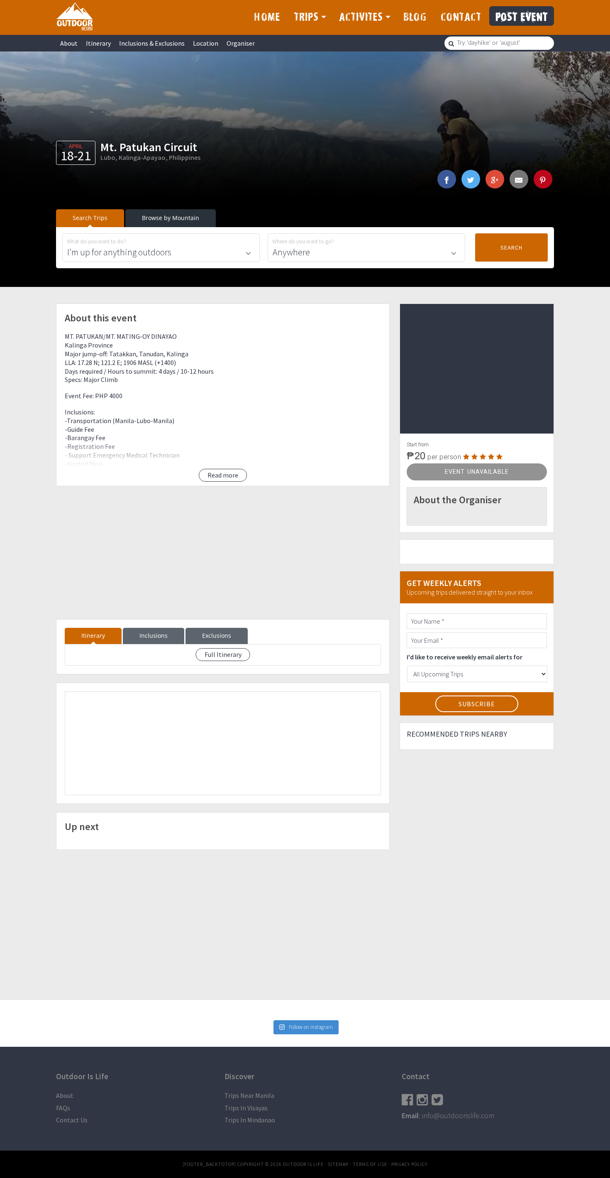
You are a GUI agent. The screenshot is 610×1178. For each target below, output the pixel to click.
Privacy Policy (409, 1164)
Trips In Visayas (246, 1108)
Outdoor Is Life (74, 16)
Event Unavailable (477, 471)
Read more (222, 475)
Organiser (241, 43)
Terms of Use (370, 1164)
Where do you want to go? (303, 241)
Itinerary (98, 43)
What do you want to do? (96, 241)
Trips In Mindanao (249, 1120)
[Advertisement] (223, 553)
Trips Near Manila (249, 1095)
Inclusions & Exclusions (152, 43)
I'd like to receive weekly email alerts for (464, 657)
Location (205, 43)
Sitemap (338, 1164)
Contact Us (72, 1120)
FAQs (63, 1108)
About (69, 43)
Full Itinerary (223, 654)
